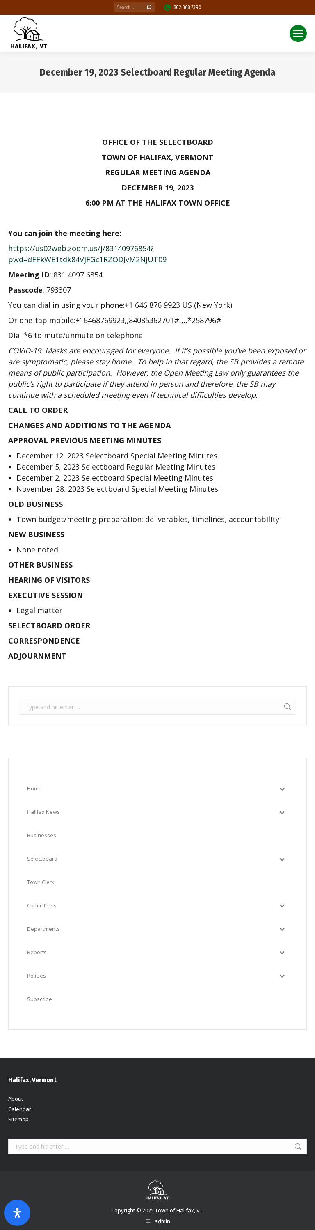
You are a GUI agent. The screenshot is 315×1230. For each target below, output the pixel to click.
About (15, 1098)
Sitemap (18, 1119)
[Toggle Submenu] (281, 788)
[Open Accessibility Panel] (17, 1213)
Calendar (19, 1109)
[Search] (148, 7)
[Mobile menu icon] (298, 33)
